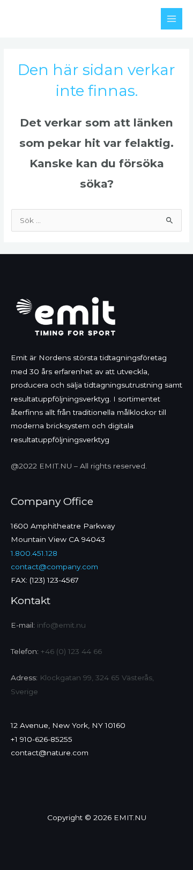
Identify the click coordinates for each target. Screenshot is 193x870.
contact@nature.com (49, 752)
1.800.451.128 (34, 553)
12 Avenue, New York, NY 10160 (68, 725)
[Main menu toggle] (172, 19)
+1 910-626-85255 (41, 739)
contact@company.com (54, 566)
